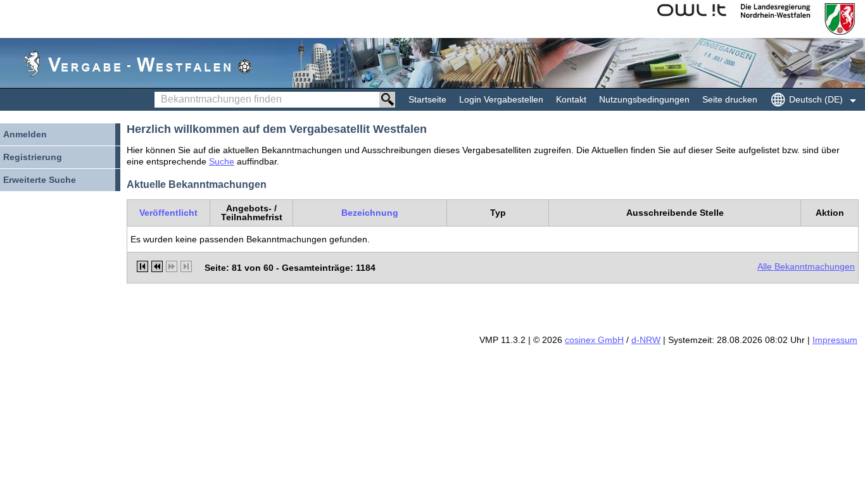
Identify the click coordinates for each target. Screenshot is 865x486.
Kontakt (571, 99)
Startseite (427, 99)
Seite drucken (729, 99)
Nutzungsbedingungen (644, 99)
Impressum (834, 340)
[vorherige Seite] (157, 266)
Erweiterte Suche (39, 180)
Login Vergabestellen (501, 99)
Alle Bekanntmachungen (806, 266)
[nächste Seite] (171, 266)
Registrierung (32, 157)
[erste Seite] (142, 266)
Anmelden (25, 134)
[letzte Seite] (186, 266)
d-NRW (645, 340)
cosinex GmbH (594, 340)
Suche (221, 161)
